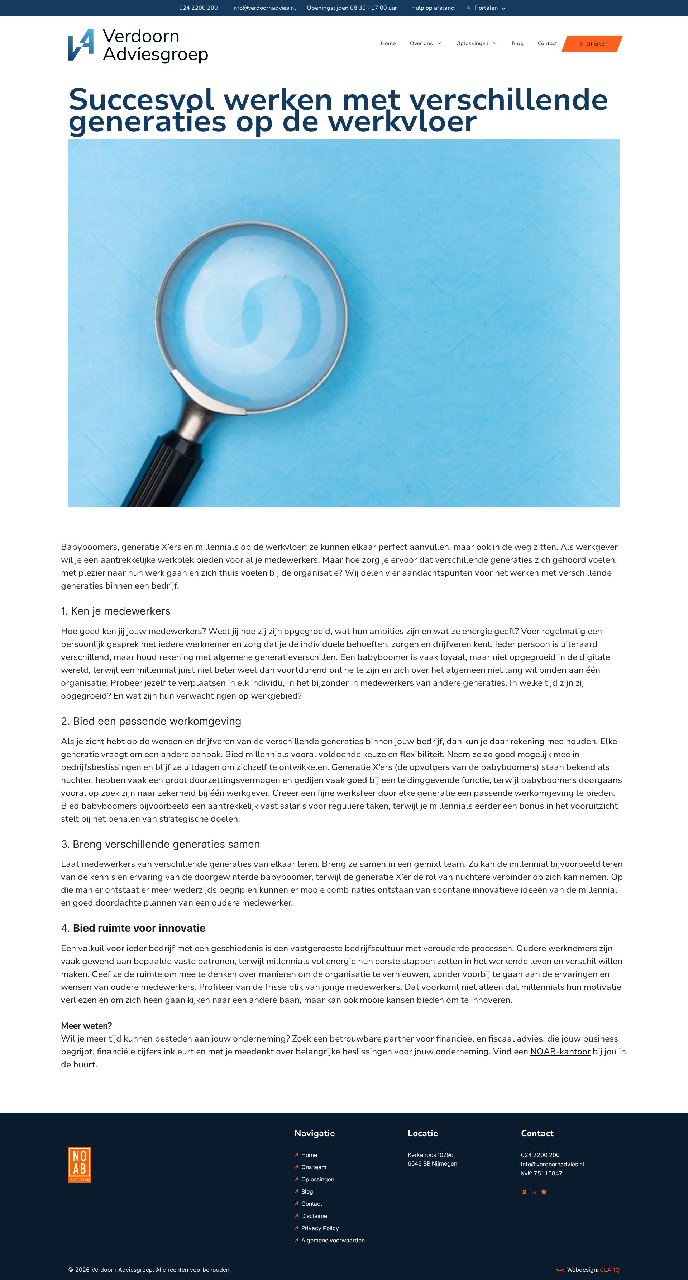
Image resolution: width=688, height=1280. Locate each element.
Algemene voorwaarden (333, 1240)
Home (388, 43)
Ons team (313, 1167)
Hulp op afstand (433, 8)
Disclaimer (315, 1215)
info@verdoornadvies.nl (264, 8)
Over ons (421, 43)
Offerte (595, 43)
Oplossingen (472, 43)
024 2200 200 (198, 8)
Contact (547, 43)
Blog (518, 43)
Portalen (486, 8)
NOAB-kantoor (560, 1051)
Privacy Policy (320, 1228)
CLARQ (609, 1270)
